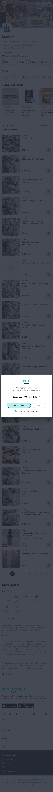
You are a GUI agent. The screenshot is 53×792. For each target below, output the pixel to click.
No (39, 405)
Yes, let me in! (18, 405)
